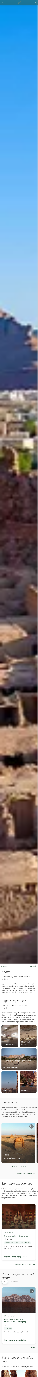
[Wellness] (28, 1093)
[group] (4, 1282)
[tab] (12, 1166)
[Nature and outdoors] (19, 1069)
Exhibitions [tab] (14, 1282)
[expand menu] (2, 2)
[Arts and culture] (9, 1046)
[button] (35, 2)
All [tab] (4, 1282)
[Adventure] (9, 1093)
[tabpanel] (19, 1319)
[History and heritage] (28, 1046)
